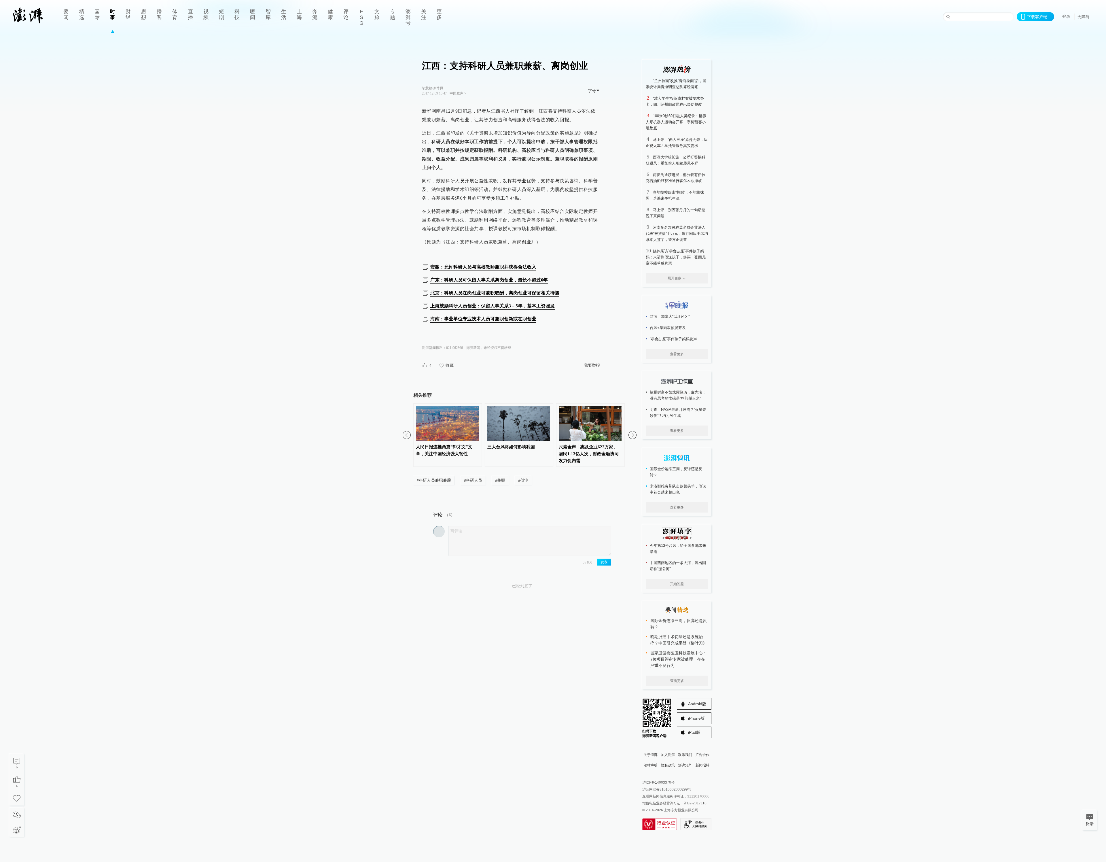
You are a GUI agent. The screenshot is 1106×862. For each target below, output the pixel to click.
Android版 (697, 704)
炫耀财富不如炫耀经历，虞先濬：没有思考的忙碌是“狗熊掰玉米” (678, 395)
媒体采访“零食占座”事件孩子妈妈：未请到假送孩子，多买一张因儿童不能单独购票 (676, 257)
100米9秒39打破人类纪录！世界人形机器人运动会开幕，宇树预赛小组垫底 (676, 122)
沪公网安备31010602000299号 (666, 789)
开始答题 (677, 584)
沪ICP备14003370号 (658, 782)
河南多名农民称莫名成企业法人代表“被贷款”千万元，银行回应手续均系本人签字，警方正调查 (677, 233)
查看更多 (677, 354)
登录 (1066, 16)
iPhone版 (696, 718)
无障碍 (1083, 16)
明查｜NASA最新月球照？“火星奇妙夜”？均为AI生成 (678, 412)
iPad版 (694, 732)
